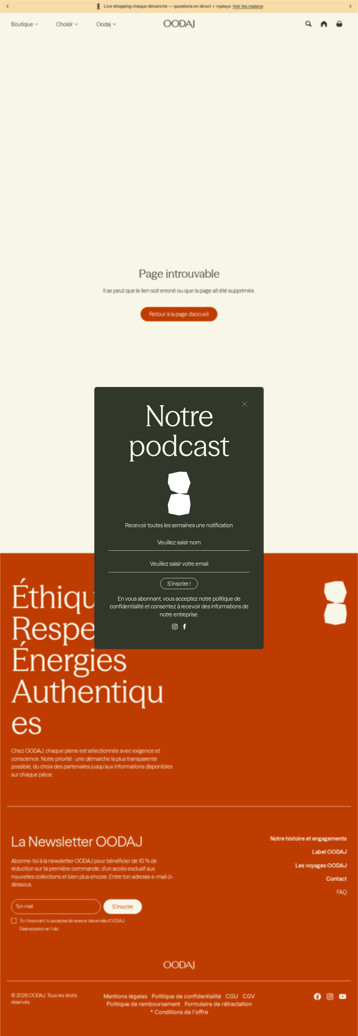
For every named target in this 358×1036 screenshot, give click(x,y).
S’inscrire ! (179, 583)
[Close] (245, 404)
